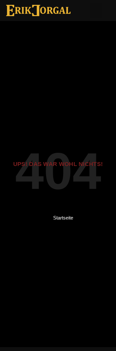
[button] (96, 10)
